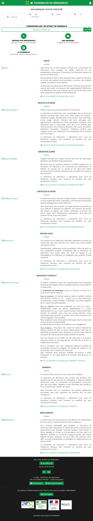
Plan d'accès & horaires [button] (54, 483)
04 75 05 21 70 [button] (47, 463)
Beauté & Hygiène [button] (46, 103)
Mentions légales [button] (46, 494)
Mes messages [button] (68, 40)
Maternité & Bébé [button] (46, 151)
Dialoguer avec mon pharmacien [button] (68, 43)
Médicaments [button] (46, 413)
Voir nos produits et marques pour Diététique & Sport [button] (63, 227)
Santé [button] (46, 61)
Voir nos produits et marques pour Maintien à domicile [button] (63, 360)
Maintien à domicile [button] (47, 275)
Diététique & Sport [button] (46, 191)
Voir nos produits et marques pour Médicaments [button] (61, 452)
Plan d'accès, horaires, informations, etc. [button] (23, 54)
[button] (90, 3)
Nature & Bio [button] (46, 233)
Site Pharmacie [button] (37, 483)
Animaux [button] (46, 367)
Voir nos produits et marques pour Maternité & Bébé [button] (63, 185)
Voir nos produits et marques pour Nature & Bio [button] (61, 269)
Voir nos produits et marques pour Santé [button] (58, 96)
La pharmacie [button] (24, 52)
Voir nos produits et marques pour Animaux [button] (59, 406)
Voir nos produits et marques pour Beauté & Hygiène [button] (63, 145)
